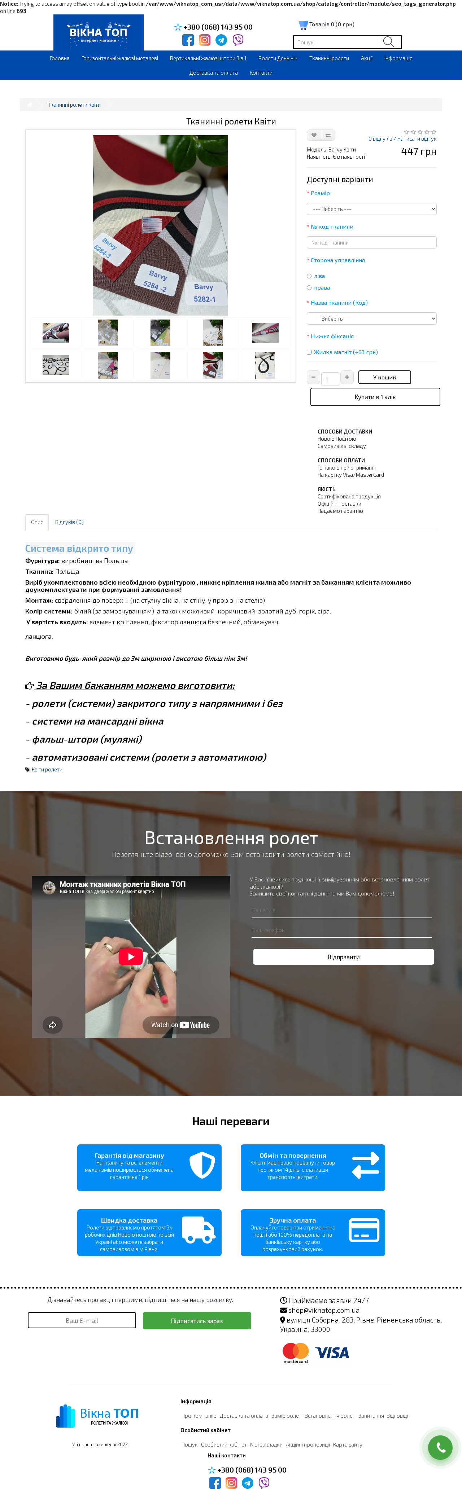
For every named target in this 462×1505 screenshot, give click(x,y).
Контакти (261, 72)
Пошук (190, 1444)
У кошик (384, 377)
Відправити (344, 956)
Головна (60, 58)
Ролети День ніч (277, 58)
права (322, 287)
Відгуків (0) (69, 522)
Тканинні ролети (329, 58)
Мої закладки (266, 1444)
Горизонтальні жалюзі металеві (120, 58)
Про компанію (199, 1415)
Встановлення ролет (330, 1415)
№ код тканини (332, 226)
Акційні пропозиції (308, 1444)
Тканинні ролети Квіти (74, 104)
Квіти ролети (47, 769)
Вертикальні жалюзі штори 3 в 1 (208, 58)
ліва (319, 275)
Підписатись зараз (197, 1320)
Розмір (320, 192)
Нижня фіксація (332, 336)
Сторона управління (338, 259)
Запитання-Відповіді (383, 1415)
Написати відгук (417, 138)
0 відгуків (380, 138)
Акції (366, 58)
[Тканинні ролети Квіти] (161, 225)
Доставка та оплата (213, 72)
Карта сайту (347, 1444)
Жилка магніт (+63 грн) (346, 351)
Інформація (398, 58)
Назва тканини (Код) (339, 302)
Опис (37, 522)
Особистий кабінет (224, 1444)
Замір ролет (286, 1415)
